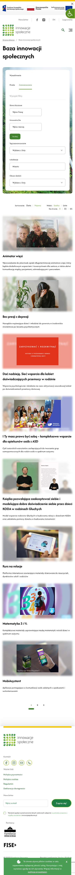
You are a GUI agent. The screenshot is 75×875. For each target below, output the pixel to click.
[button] (70, 13)
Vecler (60, 857)
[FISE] (10, 844)
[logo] (16, 30)
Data (28, 205)
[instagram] (44, 20)
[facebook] (37, 20)
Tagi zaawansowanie (18, 143)
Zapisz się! (61, 803)
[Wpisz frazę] (63, 30)
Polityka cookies (10, 779)
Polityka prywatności (12, 774)
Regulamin (8, 783)
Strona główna (8, 40)
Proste (12, 85)
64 (71, 208)
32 (65, 208)
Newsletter (23, 20)
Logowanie (67, 20)
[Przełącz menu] (70, 30)
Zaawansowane (25, 85)
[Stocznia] (10, 831)
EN (54, 20)
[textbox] (36, 182)
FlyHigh (68, 857)
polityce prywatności (37, 871)
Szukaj (15, 136)
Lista (65, 205)
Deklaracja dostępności (14, 788)
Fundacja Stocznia (19, 857)
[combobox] (37, 183)
